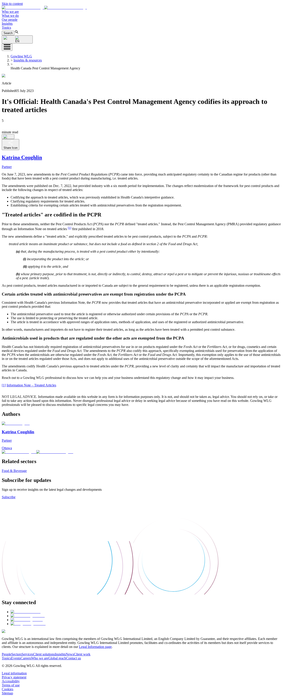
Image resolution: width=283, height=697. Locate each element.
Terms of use (11, 685)
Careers (26, 658)
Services (27, 654)
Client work (82, 654)
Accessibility (11, 681)
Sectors (16, 654)
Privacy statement (14, 677)
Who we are (10, 11)
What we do (10, 15)
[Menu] (7, 47)
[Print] (8, 136)
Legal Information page (95, 647)
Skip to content (12, 4)
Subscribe (8, 497)
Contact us (73, 658)
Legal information (14, 673)
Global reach (57, 658)
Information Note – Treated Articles (31, 385)
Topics (6, 27)
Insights (7, 23)
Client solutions (44, 654)
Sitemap (7, 693)
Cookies (7, 689)
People (6, 654)
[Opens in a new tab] (25, 612)
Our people (9, 19)
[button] (44, 8)
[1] (69, 227)
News (70, 654)
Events (16, 658)
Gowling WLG (21, 56)
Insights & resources (27, 60)
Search (8, 33)
